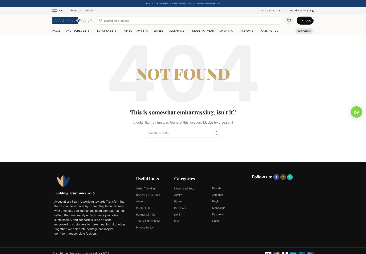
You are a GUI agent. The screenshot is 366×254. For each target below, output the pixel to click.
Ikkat (177, 221)
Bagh (215, 201)
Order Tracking (145, 188)
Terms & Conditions (148, 221)
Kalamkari (218, 214)
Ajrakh (178, 194)
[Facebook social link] (276, 177)
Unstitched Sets (184, 188)
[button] (356, 112)
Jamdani (217, 194)
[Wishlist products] (289, 20)
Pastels (216, 188)
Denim (178, 214)
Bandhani (180, 208)
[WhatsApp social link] (290, 177)
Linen (215, 220)
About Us (142, 201)
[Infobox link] (271, 10)
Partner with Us (145, 214)
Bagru (178, 201)
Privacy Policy (145, 227)
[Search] (216, 133)
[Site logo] (72, 20)
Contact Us (143, 208)
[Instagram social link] (283, 177)
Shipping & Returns (148, 194)
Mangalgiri (218, 207)
